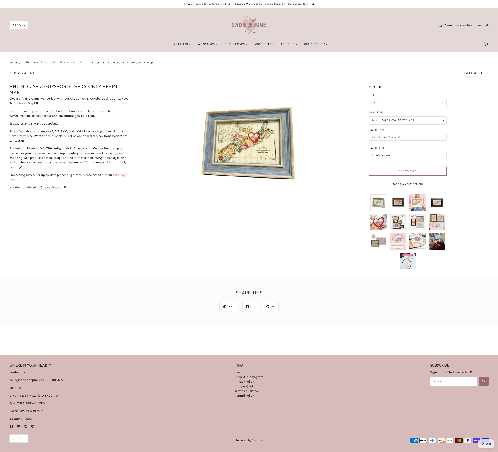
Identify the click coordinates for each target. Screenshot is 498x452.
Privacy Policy (244, 381)
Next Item (471, 72)
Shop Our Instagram (249, 377)
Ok (484, 381)
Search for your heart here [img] (462, 25)
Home (13, 62)
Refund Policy (244, 395)
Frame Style (377, 148)
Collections (30, 62)
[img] (11, 426)
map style (376, 112)
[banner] (249, 25)
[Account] (486, 25)
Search (240, 372)
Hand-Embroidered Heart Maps (65, 62)
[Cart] (486, 44)
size (372, 94)
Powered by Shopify (249, 440)
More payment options (408, 184)
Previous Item (23, 72)
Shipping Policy (246, 386)
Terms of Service (246, 391)
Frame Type (377, 129)
